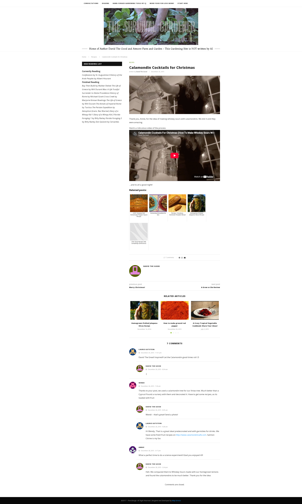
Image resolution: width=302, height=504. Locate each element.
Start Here (183, 3)
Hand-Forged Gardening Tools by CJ (129, 3)
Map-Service (176, 500)
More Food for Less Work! (162, 3)
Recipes (94, 57)
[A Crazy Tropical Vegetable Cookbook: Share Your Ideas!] (205, 310)
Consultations (91, 3)
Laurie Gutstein (147, 349)
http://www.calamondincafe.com (191, 434)
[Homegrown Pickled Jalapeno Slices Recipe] (144, 310)
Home (84, 57)
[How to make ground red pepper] (175, 310)
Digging (105, 3)
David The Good (141, 72)
